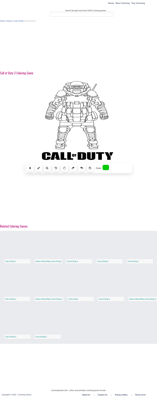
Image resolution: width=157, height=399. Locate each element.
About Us (86, 395)
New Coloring (123, 3)
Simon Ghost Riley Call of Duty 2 (142, 299)
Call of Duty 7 (10, 261)
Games (9, 21)
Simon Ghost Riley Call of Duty (48, 261)
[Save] (90, 168)
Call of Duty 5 (102, 261)
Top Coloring (138, 3)
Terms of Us (140, 395)
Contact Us (102, 395)
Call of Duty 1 (133, 261)
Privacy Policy (121, 395)
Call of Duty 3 (10, 337)
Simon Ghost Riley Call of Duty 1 (49, 299)
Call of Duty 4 (72, 261)
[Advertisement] (78, 46)
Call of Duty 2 (10, 299)
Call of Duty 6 (104, 299)
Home (111, 3)
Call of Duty (18, 21)
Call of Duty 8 (41, 337)
